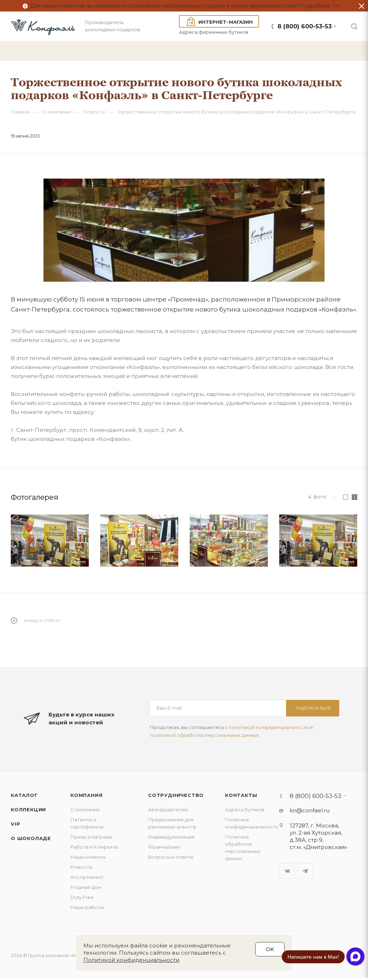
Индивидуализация (171, 837)
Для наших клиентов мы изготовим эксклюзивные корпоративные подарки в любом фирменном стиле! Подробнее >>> (184, 6)
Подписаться (313, 708)
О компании (85, 809)
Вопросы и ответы (170, 857)
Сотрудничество (176, 795)
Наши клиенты (88, 857)
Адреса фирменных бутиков (213, 32)
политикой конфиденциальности (269, 727)
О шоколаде (31, 838)
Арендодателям (168, 809)
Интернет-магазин (225, 22)
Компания (86, 795)
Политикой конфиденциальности (131, 959)
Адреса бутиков (244, 809)
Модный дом (85, 887)
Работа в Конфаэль (94, 847)
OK (270, 949)
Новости (81, 867)
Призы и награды (91, 837)
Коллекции (28, 809)
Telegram (305, 871)
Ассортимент (87, 877)
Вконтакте (287, 871)
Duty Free (82, 897)
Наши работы (87, 907)
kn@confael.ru (310, 810)
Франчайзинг (164, 847)
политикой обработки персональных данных (204, 735)
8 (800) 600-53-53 (304, 26)
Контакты (241, 795)
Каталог (24, 795)
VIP (15, 824)
